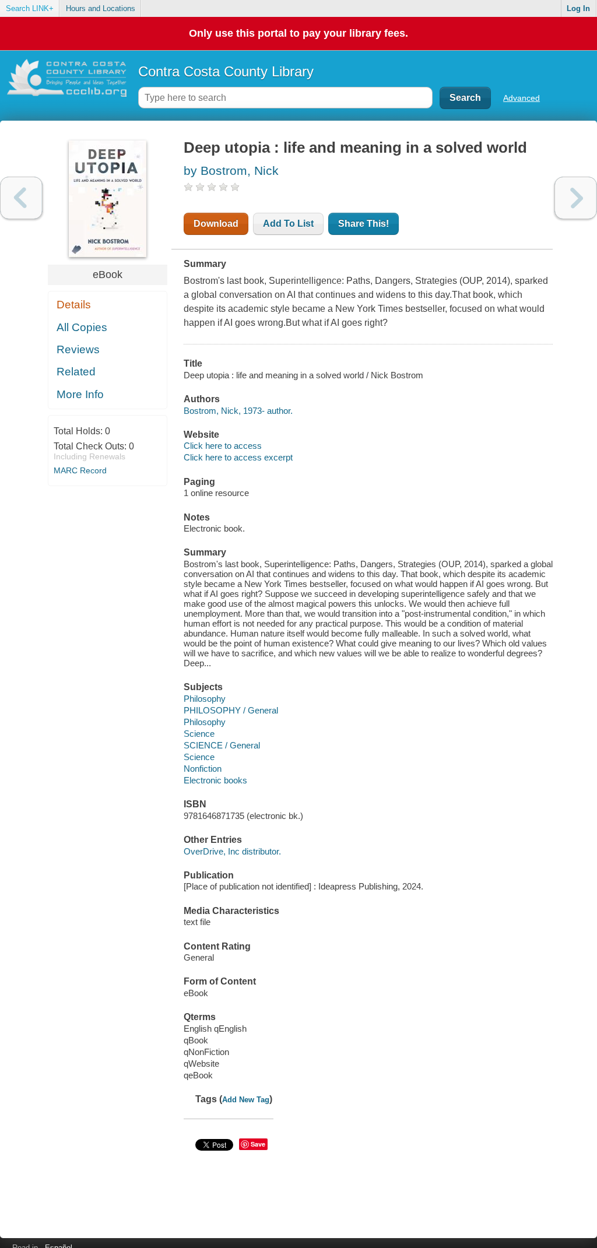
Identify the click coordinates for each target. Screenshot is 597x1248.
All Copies (82, 327)
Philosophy (205, 699)
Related (76, 371)
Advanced (521, 98)
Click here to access (223, 446)
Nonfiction (203, 769)
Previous (21, 198)
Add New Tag (245, 1099)
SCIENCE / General (222, 745)
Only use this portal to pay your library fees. (298, 33)
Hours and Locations (100, 8)
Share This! (363, 223)
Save (258, 1144)
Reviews (78, 349)
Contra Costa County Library (226, 71)
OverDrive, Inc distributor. (232, 851)
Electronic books (215, 780)
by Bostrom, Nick (231, 170)
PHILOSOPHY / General (231, 710)
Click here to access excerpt (238, 457)
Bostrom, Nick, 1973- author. (238, 411)
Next (575, 198)
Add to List (288, 223)
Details (74, 304)
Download (216, 223)
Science (199, 734)
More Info (80, 394)
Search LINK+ (30, 8)
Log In (578, 8)
